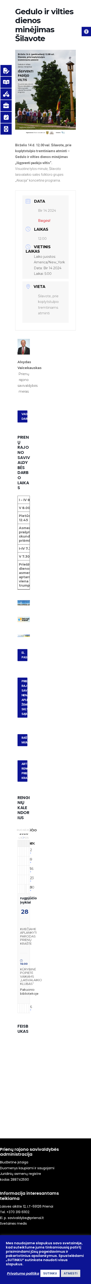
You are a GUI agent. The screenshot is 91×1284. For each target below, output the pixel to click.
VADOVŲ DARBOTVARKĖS (24, 416)
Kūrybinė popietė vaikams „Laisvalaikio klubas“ (31, 976)
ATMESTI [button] (70, 1273)
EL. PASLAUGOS (24, 654)
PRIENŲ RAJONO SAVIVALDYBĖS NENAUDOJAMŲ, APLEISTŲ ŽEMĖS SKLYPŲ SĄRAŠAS (24, 697)
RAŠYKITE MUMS (24, 739)
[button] (86, 31)
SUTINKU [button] (50, 1273)
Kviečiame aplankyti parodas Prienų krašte (28, 936)
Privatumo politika (23, 1273)
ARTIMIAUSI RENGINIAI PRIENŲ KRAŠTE (24, 771)
